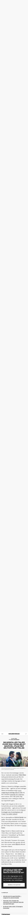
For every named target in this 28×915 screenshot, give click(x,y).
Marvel (18, 844)
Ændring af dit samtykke (14, 884)
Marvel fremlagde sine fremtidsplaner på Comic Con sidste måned (13, 812)
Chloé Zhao (22, 775)
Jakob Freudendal (14, 739)
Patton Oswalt (19, 817)
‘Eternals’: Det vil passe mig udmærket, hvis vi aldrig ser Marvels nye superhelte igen (13, 902)
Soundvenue (14, 733)
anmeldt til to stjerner (17, 794)
